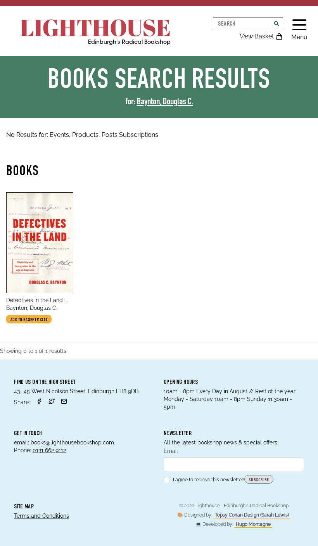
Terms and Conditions (41, 516)
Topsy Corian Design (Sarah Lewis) (252, 515)
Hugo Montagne (253, 524)
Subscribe (259, 480)
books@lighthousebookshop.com (72, 442)
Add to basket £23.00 (28, 320)
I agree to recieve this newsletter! (208, 479)
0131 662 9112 (49, 450)
